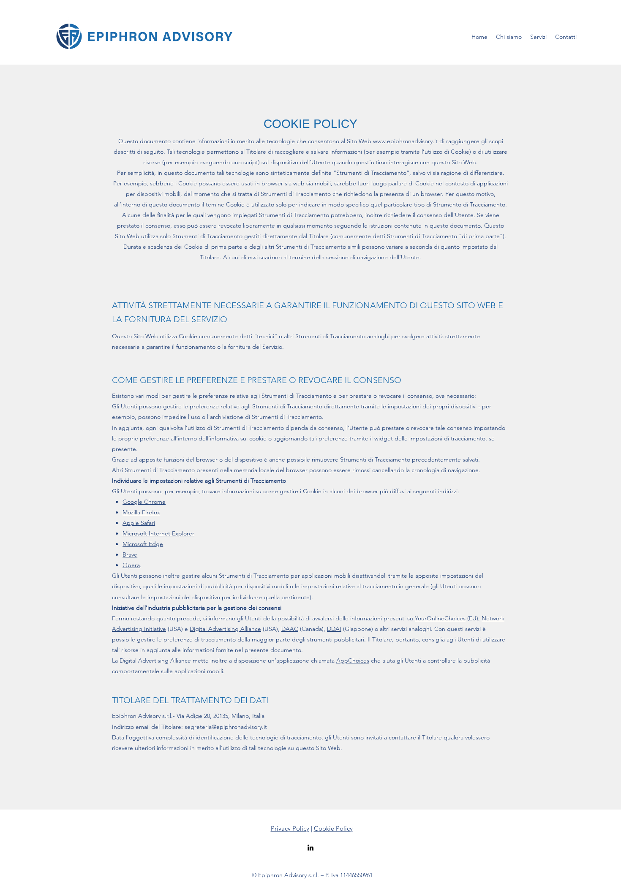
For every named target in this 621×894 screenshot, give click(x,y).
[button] (538, 36)
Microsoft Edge (143, 544)
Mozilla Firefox (141, 512)
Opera (131, 565)
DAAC (289, 629)
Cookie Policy (333, 828)
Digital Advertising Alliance (225, 629)
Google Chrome (144, 501)
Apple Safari (139, 523)
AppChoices (352, 660)
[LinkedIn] (310, 847)
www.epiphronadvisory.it (405, 141)
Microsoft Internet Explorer (158, 533)
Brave (130, 554)
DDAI (334, 629)
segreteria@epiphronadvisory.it (226, 727)
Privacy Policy (290, 828)
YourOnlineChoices (440, 618)
